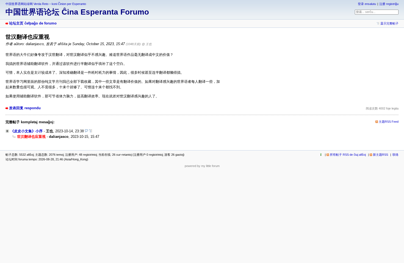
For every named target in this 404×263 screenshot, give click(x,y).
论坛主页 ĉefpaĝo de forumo (33, 23)
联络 (395, 154)
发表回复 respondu (25, 108)
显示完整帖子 (389, 23)
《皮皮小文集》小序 (26, 131)
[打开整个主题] (90, 131)
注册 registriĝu (389, 4)
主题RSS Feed (389, 121)
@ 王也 (147, 44)
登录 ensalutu (367, 4)
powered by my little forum (202, 166)
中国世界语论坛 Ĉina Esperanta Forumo (77, 12)
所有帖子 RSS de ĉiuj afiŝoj (348, 154)
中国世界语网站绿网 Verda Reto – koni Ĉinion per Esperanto (45, 4)
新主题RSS (380, 154)
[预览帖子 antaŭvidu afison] (86, 131)
